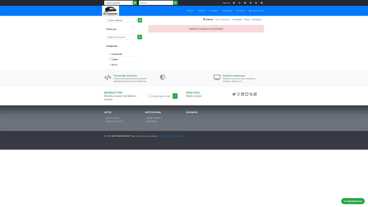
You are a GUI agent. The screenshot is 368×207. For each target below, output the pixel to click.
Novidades (237, 19)
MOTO (114, 65)
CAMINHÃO (116, 54)
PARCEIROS (227, 11)
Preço (247, 19)
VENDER (201, 11)
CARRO (114, 59)
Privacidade (179, 136)
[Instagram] (239, 3)
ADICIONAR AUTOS (114, 121)
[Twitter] (234, 3)
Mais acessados (223, 19)
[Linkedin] (245, 3)
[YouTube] (250, 3)
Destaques (257, 19)
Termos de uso (165, 136)
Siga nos (226, 3)
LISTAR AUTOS (112, 118)
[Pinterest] (261, 3)
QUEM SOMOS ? (154, 118)
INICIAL (190, 11)
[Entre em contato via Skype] (256, 3)
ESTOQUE (213, 11)
